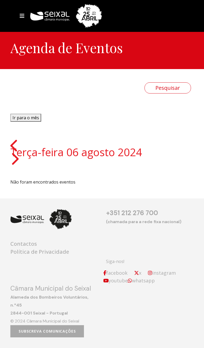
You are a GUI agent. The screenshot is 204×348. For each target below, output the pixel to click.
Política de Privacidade (39, 251)
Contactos (23, 243)
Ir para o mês (25, 118)
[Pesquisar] (167, 88)
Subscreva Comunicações (47, 331)
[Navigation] (22, 16)
